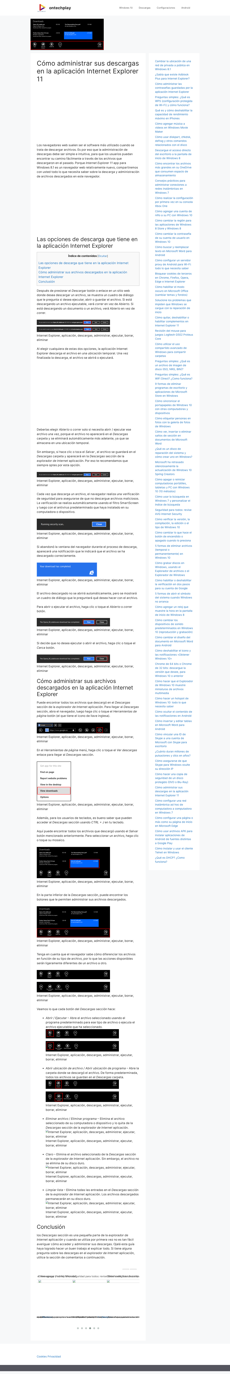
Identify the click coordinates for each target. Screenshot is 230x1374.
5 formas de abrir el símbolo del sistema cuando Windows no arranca (173, 597)
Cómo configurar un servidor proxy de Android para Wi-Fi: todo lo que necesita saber (173, 264)
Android (185, 7)
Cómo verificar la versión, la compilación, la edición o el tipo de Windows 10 (172, 523)
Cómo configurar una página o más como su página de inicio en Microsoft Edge (174, 821)
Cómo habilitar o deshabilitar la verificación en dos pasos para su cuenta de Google (173, 584)
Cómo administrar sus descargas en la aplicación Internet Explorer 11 (171, 791)
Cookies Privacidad (49, 1356)
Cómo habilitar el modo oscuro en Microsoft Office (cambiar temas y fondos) (171, 290)
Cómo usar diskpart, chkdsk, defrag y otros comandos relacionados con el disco (173, 140)
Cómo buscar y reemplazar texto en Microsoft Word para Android (173, 251)
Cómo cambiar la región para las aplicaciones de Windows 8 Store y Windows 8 (173, 224)
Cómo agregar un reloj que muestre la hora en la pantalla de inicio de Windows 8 (173, 610)
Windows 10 (126, 7)
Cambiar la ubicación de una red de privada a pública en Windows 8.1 (173, 65)
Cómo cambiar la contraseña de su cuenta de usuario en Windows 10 (173, 237)
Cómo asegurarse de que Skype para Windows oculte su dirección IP (172, 764)
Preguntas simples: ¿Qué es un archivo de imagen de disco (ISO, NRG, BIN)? (172, 365)
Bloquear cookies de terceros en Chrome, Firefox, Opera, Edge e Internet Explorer (173, 277)
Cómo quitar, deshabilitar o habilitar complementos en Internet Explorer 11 (172, 321)
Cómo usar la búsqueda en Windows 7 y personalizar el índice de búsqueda (172, 500)
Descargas (145, 7)
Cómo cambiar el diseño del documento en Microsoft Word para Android (174, 641)
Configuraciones (166, 7)
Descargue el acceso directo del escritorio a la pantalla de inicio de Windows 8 (173, 154)
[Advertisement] (88, 111)
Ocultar (102, 256)
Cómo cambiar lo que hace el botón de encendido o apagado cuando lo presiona (173, 536)
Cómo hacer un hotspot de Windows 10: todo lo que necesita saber (172, 702)
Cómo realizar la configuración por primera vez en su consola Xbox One (174, 202)
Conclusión (46, 281)
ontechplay (60, 7)
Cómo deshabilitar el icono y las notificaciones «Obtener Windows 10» (173, 654)
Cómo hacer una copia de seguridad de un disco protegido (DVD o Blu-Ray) (171, 778)
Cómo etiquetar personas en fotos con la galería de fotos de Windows (173, 422)
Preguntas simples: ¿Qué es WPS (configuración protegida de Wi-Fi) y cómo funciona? (173, 101)
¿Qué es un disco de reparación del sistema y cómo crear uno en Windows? (173, 452)
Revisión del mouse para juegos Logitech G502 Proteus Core (174, 334)
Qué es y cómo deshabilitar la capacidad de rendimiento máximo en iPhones (173, 114)
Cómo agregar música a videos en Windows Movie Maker (171, 127)
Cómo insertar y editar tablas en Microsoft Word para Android (173, 725)
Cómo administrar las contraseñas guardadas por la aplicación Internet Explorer (174, 87)
